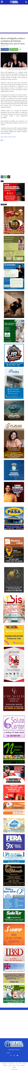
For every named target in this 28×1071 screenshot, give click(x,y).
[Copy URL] (12, 176)
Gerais (20, 1063)
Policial (24, 1063)
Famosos (5, 34)
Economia (14, 1067)
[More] (20, 49)
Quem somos (4, 1063)
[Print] (8, 176)
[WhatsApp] (5, 176)
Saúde (10, 1065)
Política (14, 1065)
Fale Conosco (11, 1063)
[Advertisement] (14, 18)
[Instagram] (14, 1055)
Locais (16, 1063)
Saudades (5, 1065)
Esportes (23, 1065)
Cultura (18, 1065)
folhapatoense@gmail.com (15, 1052)
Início (2, 34)
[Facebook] (2, 176)
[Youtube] (17, 1055)
